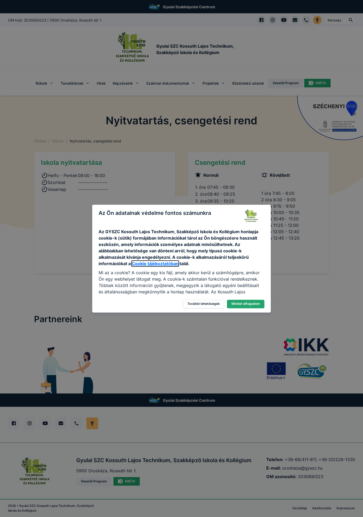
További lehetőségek (203, 304)
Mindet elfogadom (245, 304)
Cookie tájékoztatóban (155, 263)
